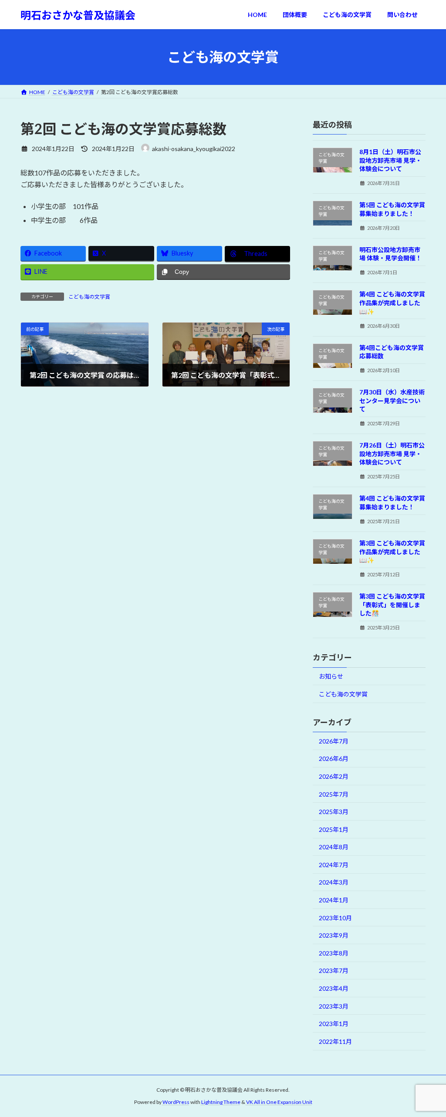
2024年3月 (333, 882)
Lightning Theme (220, 1102)
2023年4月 (333, 988)
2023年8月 (333, 953)
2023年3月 (333, 1006)
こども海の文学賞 (89, 296)
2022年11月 (335, 1041)
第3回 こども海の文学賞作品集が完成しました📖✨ (392, 551)
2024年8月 (333, 847)
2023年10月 (335, 918)
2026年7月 (333, 741)
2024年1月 (333, 900)
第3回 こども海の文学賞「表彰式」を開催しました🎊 (392, 604)
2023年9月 (333, 935)
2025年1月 (333, 829)
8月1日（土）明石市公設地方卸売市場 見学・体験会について (390, 160)
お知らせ (331, 676)
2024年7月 (333, 864)
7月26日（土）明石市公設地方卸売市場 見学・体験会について (392, 453)
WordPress (175, 1102)
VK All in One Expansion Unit (279, 1102)
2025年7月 (333, 794)
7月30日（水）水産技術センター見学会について (392, 400)
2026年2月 (333, 776)
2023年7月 (333, 971)
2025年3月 (333, 811)
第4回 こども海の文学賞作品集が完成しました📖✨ (392, 303)
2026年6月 (333, 759)
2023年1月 (333, 1023)
